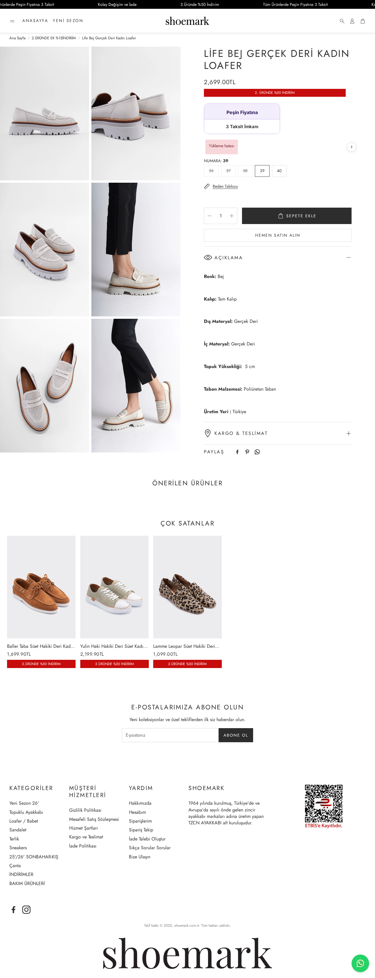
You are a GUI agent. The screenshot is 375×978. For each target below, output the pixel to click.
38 (245, 171)
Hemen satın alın (277, 235)
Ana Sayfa (17, 38)
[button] (12, 21)
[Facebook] (237, 452)
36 (211, 171)
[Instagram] (26, 910)
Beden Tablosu (225, 186)
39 (262, 171)
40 (279, 171)
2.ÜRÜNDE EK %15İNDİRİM (54, 38)
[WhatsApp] (257, 452)
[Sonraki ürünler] (351, 147)
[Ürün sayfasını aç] (41, 587)
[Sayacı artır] (231, 216)
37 (228, 171)
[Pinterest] (247, 452)
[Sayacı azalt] (209, 216)
